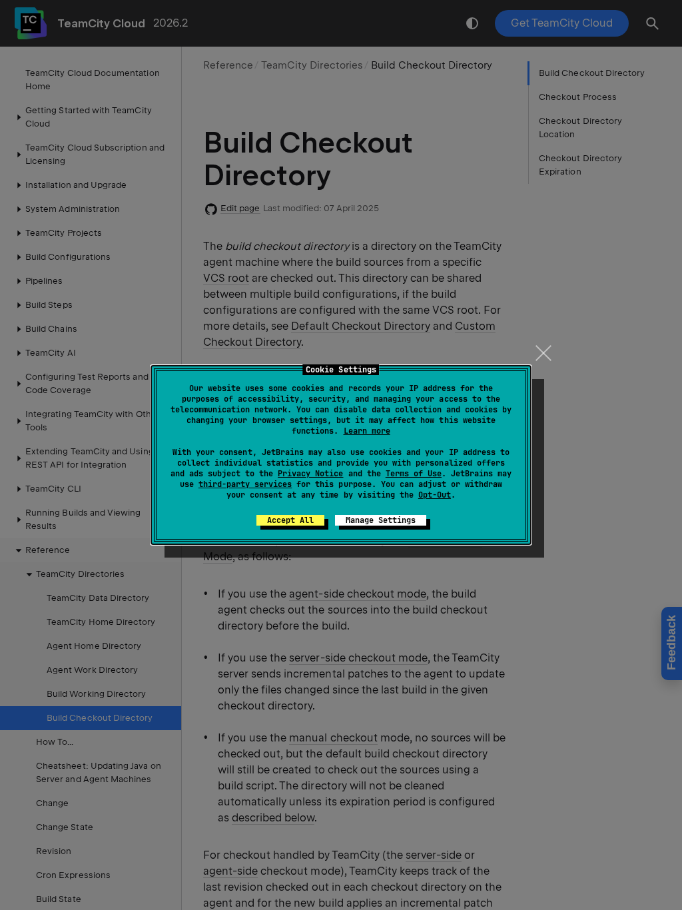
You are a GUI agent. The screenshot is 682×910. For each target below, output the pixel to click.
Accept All (290, 520)
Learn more (367, 431)
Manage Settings (381, 520)
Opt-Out (434, 495)
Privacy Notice (310, 473)
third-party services (245, 484)
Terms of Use (414, 473)
